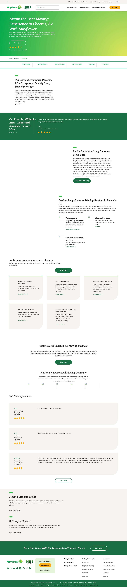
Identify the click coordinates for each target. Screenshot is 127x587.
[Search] (38, 8)
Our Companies (77, 64)
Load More (63, 480)
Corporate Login (108, 562)
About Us (85, 576)
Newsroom (106, 559)
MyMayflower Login (73, 1)
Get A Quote (63, 270)
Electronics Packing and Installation (66, 310)
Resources (105, 64)
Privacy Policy (45, 585)
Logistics (106, 572)
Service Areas (26, 64)
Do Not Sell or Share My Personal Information (86, 585)
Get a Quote (114, 7)
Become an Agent (107, 1)
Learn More (22, 294)
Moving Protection (26, 309)
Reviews (91, 64)
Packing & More (84, 7)
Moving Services (72, 7)
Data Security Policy (34, 585)
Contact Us (84, 1)
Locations (117, 1)
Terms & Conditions (55, 585)
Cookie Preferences (67, 585)
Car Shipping (70, 247)
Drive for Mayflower (109, 569)
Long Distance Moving (82, 181)
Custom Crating (62, 282)
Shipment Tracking (95, 1)
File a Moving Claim (109, 566)
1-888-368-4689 (91, 582)
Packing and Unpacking (73, 229)
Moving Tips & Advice (98, 7)
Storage (97, 226)
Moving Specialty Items (102, 282)
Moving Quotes (42, 64)
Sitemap (105, 576)
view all (12, 132)
